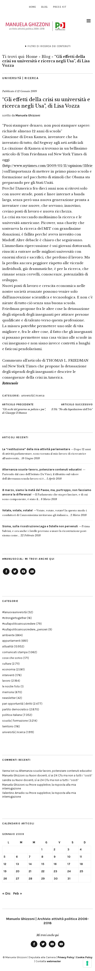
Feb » (17, 893)
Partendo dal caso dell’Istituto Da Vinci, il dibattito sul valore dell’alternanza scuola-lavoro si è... (42, 474)
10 (68, 856)
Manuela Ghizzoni (27, 115)
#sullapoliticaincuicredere (18, 623)
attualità (7, 646)
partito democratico (15, 709)
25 (81, 871)
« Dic (6, 893)
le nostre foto (11, 686)
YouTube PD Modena (32, 574)
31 (68, 878)
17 (68, 864)
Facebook (6, 574)
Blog (44, 7)
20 (17, 871)
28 (30, 878)
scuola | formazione (15, 720)
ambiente (8, 635)
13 (17, 864)
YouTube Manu (23, 574)
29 (43, 878)
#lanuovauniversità (14, 612)
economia (8, 669)
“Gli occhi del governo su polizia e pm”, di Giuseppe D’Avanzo (24, 408)
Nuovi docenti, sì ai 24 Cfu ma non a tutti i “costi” (60, 775)
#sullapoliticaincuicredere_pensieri (25, 629)
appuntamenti (11, 640)
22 (42, 871)
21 (30, 871)
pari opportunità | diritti (17, 703)
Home (32, 7)
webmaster (54, 961)
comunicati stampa (15, 652)
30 (56, 878)
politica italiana (12, 715)
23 (55, 871)
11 (81, 856)
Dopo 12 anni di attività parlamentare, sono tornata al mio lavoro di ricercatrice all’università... (46, 454)
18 (81, 864)
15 (42, 864)
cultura (6, 663)
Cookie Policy (84, 957)
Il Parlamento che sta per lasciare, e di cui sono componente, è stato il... (46, 495)
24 (69, 871)
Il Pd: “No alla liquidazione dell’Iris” (72, 407)
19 (5, 871)
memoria (8, 692)
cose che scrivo (12, 658)
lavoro (6, 680)
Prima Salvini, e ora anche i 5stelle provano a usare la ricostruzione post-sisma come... (46, 531)
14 (30, 864)
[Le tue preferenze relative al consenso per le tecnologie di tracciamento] (87, 963)
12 (5, 864)
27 (17, 878)
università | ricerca (20, 78)
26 (5, 878)
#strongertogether (14, 618)
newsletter (9, 698)
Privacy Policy (66, 957)
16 (55, 864)
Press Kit (59, 7)
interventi (8, 675)
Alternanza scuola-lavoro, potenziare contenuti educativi (55, 770)
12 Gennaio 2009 (27, 91)
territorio (7, 726)
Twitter (14, 574)
